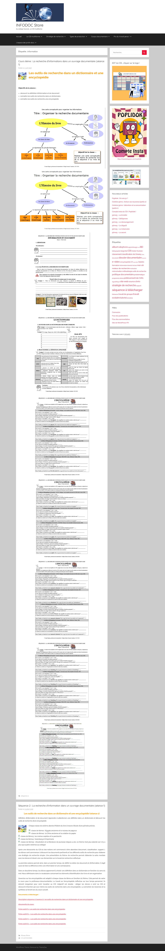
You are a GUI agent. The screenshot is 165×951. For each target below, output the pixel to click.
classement (117, 254)
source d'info (134, 281)
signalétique (116, 281)
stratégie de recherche (124, 285)
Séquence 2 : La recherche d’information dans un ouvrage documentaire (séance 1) (61, 805)
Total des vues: (117, 334)
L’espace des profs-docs (25, 43)
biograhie (124, 251)
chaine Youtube (137, 251)
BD (141, 247)
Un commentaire (26, 938)
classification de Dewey (131, 254)
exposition (135, 262)
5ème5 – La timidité (119, 215)
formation (115, 265)
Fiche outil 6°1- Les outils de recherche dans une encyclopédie (41, 909)
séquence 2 (25, 796)
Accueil (19, 36)
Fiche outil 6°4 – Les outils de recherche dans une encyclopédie (42, 924)
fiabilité (141, 262)
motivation (133, 268)
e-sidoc (116, 261)
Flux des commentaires (121, 319)
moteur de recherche (121, 268)
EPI (132, 262)
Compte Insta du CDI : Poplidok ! (124, 212)
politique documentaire (123, 274)
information (123, 265)
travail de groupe (126, 294)
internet (129, 265)
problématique (139, 275)
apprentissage (132, 247)
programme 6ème (117, 278)
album (115, 247)
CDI (129, 251)
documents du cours (26, 904)
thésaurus (115, 294)
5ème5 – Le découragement (122, 222)
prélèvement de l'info (133, 278)
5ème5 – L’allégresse (120, 218)
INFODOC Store (29, 25)
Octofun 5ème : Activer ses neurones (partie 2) (129, 202)
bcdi (139, 247)
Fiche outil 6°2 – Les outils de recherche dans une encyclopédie (42, 914)
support (138, 285)
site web (124, 281)
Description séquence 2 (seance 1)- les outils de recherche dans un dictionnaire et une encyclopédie (55, 899)
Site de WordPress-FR (120, 323)
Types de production (77, 36)
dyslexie (144, 258)
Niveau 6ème (25, 935)
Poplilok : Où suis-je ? (120, 198)
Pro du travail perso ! (121, 36)
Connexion (116, 312)
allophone (123, 247)
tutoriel (123, 298)
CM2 (143, 254)
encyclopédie (125, 262)
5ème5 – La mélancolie (121, 229)
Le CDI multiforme (33, 36)
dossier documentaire (130, 257)
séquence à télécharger (127, 290)
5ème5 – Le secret (119, 232)
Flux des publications (120, 316)
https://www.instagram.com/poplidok (129, 159)
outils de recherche (139, 271)
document (115, 258)
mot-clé (140, 265)
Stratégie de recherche (54, 36)
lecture (134, 265)
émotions (130, 298)
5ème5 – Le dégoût (119, 225)
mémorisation (117, 271)
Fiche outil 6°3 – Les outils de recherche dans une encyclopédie (42, 919)
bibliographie (116, 251)
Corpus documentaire (99, 36)
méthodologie (127, 271)
